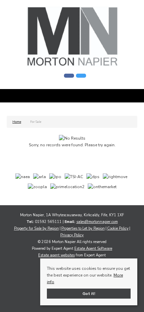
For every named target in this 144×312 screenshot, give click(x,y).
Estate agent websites (56, 255)
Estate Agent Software (93, 248)
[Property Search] (131, 96)
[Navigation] (12, 96)
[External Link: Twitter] (81, 76)
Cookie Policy (118, 228)
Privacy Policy (72, 235)
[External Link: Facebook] (69, 76)
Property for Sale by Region (36, 228)
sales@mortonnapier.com (97, 221)
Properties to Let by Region (83, 228)
